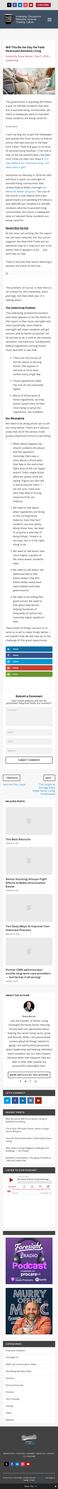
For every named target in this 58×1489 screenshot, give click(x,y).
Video (8, 1412)
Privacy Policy (40, 1478)
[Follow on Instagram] (25, 5)
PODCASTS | (22, 1453)
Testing (9, 1405)
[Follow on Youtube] (31, 5)
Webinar (10, 1419)
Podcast (10, 1392)
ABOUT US (41, 1453)
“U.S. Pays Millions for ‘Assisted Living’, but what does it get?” (27, 163)
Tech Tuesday (13, 1398)
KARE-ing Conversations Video (21, 1364)
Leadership (12, 60)
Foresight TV (12, 1357)
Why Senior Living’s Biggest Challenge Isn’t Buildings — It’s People (27, 1149)
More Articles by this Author (29, 1074)
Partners (10, 1378)
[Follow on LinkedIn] (20, 5)
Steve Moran (25, 56)
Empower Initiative (15, 1350)
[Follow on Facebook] (15, 5)
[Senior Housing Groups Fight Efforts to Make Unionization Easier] (29, 861)
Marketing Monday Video (19, 1371)
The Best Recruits (18, 839)
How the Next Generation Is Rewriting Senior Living (29, 1140)
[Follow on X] (9, 5)
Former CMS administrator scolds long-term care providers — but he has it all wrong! (28, 973)
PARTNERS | (32, 1453)
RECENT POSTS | (10, 1453)
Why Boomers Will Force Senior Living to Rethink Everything (26, 1120)
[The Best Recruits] (29, 821)
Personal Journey (14, 1385)
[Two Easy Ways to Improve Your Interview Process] (29, 908)
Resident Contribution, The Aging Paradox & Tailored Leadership (28, 1159)
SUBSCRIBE (43, 5)
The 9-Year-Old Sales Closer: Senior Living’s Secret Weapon (27, 1130)
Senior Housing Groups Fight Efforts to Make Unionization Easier (26, 883)
